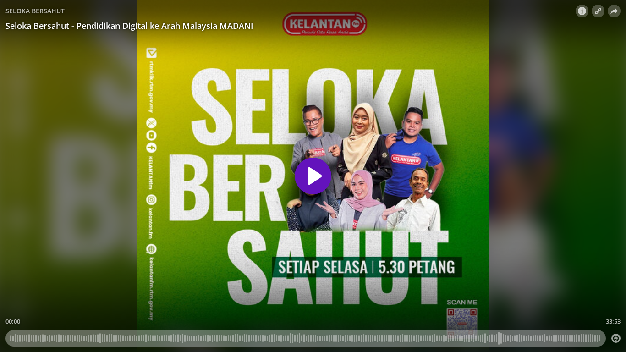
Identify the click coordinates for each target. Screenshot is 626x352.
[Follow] (598, 11)
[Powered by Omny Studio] (616, 338)
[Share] (614, 11)
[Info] (582, 11)
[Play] (313, 176)
